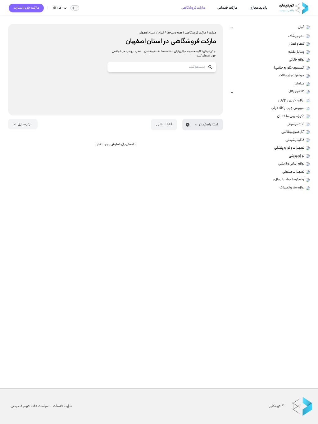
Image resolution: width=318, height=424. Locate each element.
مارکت (212, 33)
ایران (162, 33)
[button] (202, 124)
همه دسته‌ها (175, 33)
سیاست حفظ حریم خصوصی (29, 406)
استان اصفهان (148, 33)
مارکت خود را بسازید (26, 8)
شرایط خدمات (62, 406)
